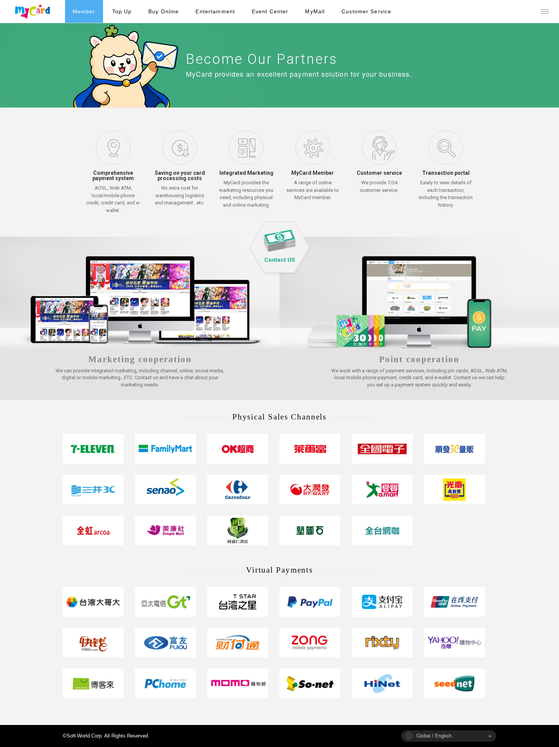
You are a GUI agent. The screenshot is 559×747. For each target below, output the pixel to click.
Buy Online (163, 11)
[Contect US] (279, 248)
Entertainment (215, 11)
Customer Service (366, 11)
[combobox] (448, 736)
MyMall (315, 11)
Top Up (122, 11)
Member (84, 11)
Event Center (270, 11)
